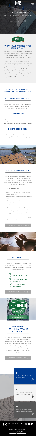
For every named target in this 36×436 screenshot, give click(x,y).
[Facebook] (29, 424)
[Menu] (32, 3)
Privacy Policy (13, 433)
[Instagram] (26, 424)
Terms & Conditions (21, 433)
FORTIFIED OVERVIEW (20, 275)
